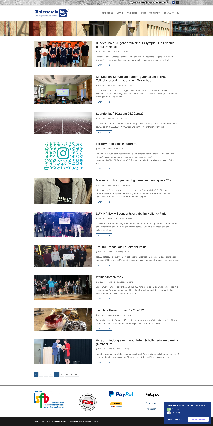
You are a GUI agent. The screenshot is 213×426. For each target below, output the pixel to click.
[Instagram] (177, 2)
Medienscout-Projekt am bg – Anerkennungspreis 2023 (134, 180)
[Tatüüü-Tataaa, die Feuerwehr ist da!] (63, 256)
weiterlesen (104, 65)
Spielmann (101, 52)
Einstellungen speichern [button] (177, 419)
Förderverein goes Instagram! (116, 144)
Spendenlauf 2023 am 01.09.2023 (120, 113)
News (125, 52)
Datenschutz (152, 403)
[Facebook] (173, 2)
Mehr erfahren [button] (200, 405)
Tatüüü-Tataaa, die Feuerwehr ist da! (122, 247)
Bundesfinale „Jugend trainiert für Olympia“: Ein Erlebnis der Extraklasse (135, 44)
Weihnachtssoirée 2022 (112, 277)
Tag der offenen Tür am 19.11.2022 (120, 310)
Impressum (151, 409)
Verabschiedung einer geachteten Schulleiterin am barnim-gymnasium (137, 342)
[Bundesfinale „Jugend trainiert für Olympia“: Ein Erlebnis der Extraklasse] (63, 54)
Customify (97, 421)
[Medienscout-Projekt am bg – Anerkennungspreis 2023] (63, 191)
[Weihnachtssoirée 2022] (63, 287)
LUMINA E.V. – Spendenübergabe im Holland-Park (131, 213)
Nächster (72, 374)
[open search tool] (178, 13)
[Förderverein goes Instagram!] (63, 156)
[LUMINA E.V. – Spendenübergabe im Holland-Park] (63, 224)
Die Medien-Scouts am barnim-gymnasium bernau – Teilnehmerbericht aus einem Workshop (132, 78)
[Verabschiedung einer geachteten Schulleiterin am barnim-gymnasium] (63, 351)
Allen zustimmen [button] (198, 419)
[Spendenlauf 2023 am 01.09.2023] (63, 123)
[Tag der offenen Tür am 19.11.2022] (63, 319)
